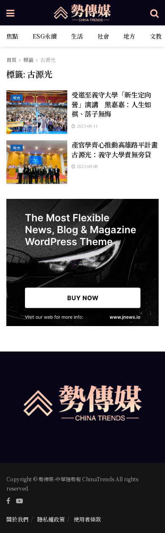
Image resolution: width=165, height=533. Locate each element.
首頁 (11, 59)
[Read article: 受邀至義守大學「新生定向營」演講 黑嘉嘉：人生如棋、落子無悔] (36, 112)
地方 (129, 36)
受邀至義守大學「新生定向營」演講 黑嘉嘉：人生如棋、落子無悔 (111, 104)
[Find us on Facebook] (8, 500)
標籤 (28, 59)
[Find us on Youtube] (19, 500)
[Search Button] (154, 12)
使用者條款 (87, 519)
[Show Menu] (10, 12)
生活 (77, 36)
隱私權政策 (51, 519)
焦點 (12, 36)
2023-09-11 (86, 126)
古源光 (47, 59)
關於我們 (17, 519)
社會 (103, 36)
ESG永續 (45, 36)
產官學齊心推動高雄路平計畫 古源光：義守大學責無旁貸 (118, 149)
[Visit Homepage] (82, 12)
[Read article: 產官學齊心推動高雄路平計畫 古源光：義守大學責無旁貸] (36, 162)
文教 (156, 36)
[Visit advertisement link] (82, 262)
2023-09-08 (86, 166)
